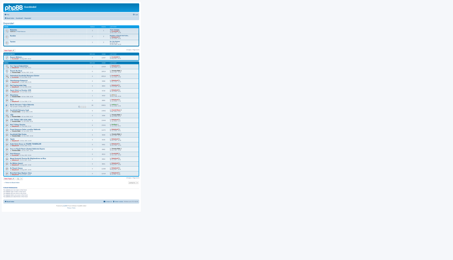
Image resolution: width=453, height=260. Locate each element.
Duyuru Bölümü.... (16, 57)
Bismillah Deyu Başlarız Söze (21, 173)
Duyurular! (8, 23)
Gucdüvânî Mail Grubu (18, 134)
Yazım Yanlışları (114, 29)
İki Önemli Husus (16, 168)
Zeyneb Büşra (116, 110)
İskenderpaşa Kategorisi (19, 80)
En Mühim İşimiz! (16, 163)
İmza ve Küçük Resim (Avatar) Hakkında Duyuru (27, 149)
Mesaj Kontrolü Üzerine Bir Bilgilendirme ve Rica (28, 158)
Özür (12, 100)
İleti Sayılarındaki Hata (18, 85)
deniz (113, 95)
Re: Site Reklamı (115, 41)
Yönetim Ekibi (16, 72)
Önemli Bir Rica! (16, 71)
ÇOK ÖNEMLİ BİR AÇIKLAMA (20, 120)
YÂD (11, 115)
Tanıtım (12, 42)
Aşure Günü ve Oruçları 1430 (20, 90)
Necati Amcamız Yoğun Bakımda (22, 105)
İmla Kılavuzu (21, 31)
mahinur (114, 104)
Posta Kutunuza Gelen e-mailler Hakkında (25, 129)
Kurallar (13, 36)
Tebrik (12, 139)
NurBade (114, 124)
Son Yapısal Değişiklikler (19, 66)
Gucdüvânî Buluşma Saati (19, 110)
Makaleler (13, 30)
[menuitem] (6, 14)
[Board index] (14, 7)
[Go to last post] (119, 57)
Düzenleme (14, 95)
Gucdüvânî (115, 31)
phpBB (65, 205)
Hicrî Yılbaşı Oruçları (17, 125)
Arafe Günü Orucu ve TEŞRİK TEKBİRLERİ (25, 144)
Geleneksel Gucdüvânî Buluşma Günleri (24, 76)
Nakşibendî (115, 37)
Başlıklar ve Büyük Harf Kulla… (119, 35)
